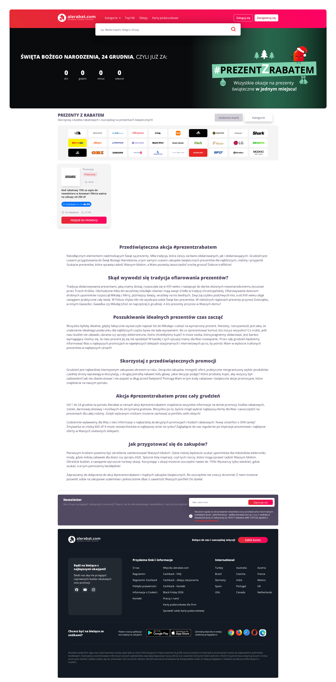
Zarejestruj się (266, 18)
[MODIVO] (258, 153)
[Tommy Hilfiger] (178, 153)
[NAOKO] (178, 143)
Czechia (240, 574)
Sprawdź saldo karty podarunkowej (183, 610)
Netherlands (264, 592)
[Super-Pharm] (138, 153)
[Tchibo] (218, 143)
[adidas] (198, 133)
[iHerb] (198, 143)
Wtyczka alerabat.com (176, 567)
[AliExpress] (138, 133)
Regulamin (139, 574)
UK (259, 586)
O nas (136, 567)
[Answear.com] (70, 177)
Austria (261, 567)
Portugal (241, 586)
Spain (218, 586)
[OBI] (97, 153)
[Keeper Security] (218, 133)
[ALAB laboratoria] (117, 133)
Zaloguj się (243, 18)
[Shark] (258, 133)
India (239, 580)
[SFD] (218, 153)
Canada (240, 592)
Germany (220, 580)
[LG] (238, 143)
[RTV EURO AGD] (77, 143)
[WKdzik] (77, 153)
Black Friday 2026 (173, 592)
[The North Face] (77, 133)
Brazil (218, 574)
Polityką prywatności (206, 520)
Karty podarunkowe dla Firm (179, 604)
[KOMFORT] (198, 153)
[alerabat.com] (76, 18)
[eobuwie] (238, 153)
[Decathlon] (117, 143)
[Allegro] (97, 143)
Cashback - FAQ (172, 574)
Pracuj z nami (171, 598)
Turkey (219, 567)
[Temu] (178, 133)
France (261, 574)
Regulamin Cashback (145, 580)
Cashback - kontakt (174, 586)
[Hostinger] (138, 143)
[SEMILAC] (238, 133)
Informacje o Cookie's (145, 592)
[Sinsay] (158, 133)
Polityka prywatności (144, 586)
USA (217, 592)
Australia (241, 567)
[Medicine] (97, 133)
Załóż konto (253, 540)
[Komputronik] (158, 153)
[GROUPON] (258, 143)
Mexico (261, 580)
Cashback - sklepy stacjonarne (180, 580)
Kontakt (137, 598)
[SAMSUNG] (117, 153)
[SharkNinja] (158, 143)
